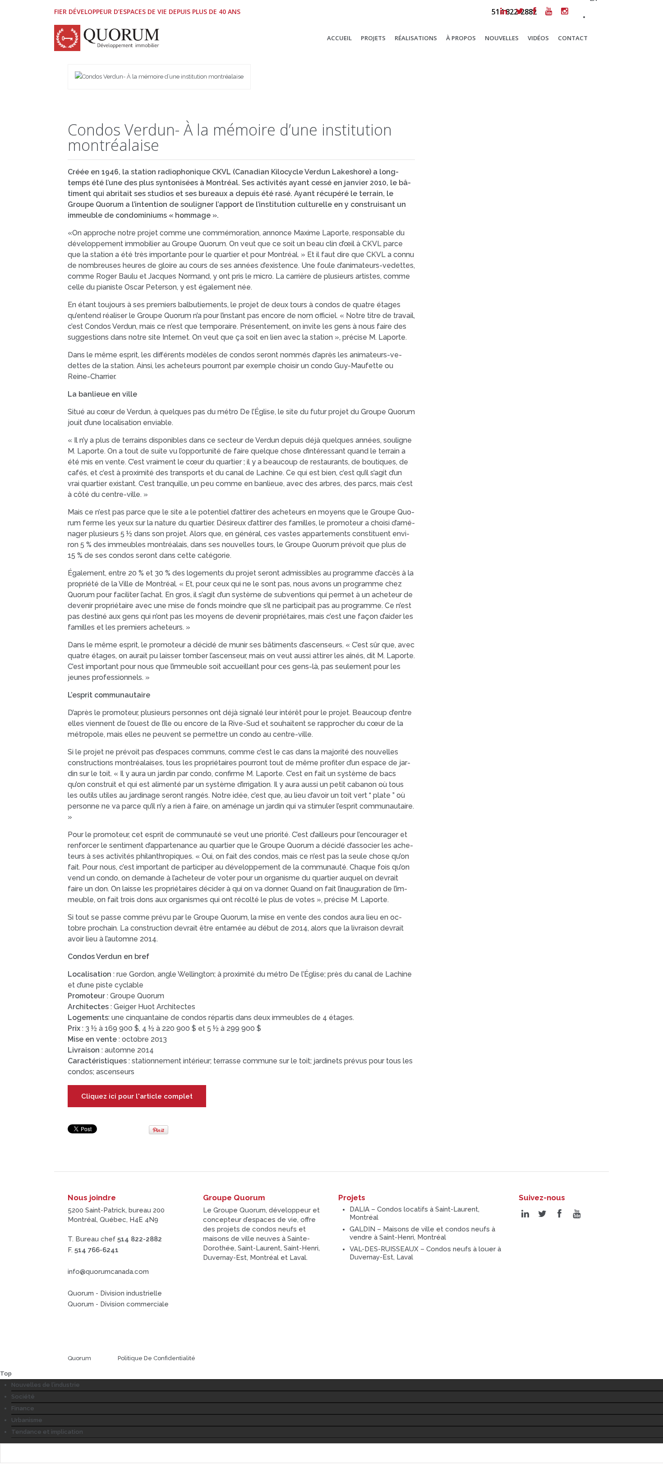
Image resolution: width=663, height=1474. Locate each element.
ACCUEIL (339, 38)
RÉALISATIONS (416, 38)
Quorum (79, 1358)
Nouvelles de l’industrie (45, 1384)
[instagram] (564, 11)
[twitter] (520, 11)
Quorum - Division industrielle (115, 1293)
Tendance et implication (47, 1431)
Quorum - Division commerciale (118, 1304)
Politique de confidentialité (156, 1358)
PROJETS (373, 38)
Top (6, 1373)
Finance (22, 1408)
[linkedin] (503, 11)
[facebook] (534, 11)
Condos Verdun (95, 956)
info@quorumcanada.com (108, 1272)
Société (23, 1396)
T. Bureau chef (115, 1239)
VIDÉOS (538, 38)
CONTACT (573, 38)
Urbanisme (26, 1420)
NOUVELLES (502, 38)
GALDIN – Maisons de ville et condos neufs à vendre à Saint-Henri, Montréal (422, 1233)
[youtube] (548, 11)
